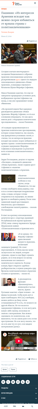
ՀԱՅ (6, 406)
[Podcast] (28, 382)
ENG (14, 406)
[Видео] (23, 406)
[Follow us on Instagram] (18, 382)
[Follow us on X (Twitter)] (8, 382)
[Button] (32, 41)
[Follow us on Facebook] (3, 382)
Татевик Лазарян (7, 32)
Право (4, 9)
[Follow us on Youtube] (13, 382)
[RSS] (23, 382)
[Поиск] (32, 406)
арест (18, 80)
